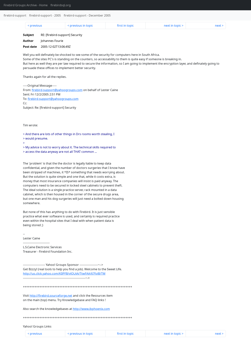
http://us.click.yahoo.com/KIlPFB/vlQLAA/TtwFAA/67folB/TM (64, 274)
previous (36, 25)
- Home (26, 5)
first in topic (125, 25)
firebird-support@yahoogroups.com (57, 90)
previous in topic (81, 25)
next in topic (172, 25)
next (218, 25)
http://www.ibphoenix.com (91, 309)
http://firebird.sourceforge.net (51, 296)
